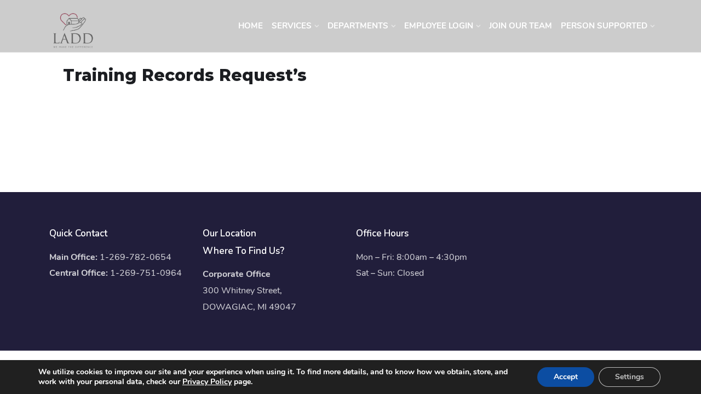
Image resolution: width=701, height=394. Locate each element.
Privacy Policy (207, 381)
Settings (629, 377)
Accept (566, 377)
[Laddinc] (73, 30)
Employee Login (438, 25)
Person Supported (604, 25)
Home (250, 25)
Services (292, 25)
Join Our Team (520, 25)
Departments (357, 25)
